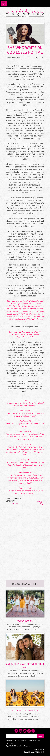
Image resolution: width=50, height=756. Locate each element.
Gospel (14, 503)
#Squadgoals (25, 620)
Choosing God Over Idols (25, 710)
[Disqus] (25, 540)
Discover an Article (25, 583)
